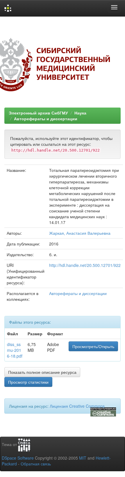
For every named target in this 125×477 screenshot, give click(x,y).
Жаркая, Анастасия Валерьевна (79, 233)
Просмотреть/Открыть (93, 346)
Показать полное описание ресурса (42, 372)
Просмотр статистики (28, 382)
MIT (82, 458)
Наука (80, 113)
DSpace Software (18, 458)
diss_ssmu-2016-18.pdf (14, 350)
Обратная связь (36, 464)
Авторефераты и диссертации (45, 118)
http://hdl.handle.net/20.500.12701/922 (85, 265)
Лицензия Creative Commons (77, 406)
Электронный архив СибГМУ (38, 113)
